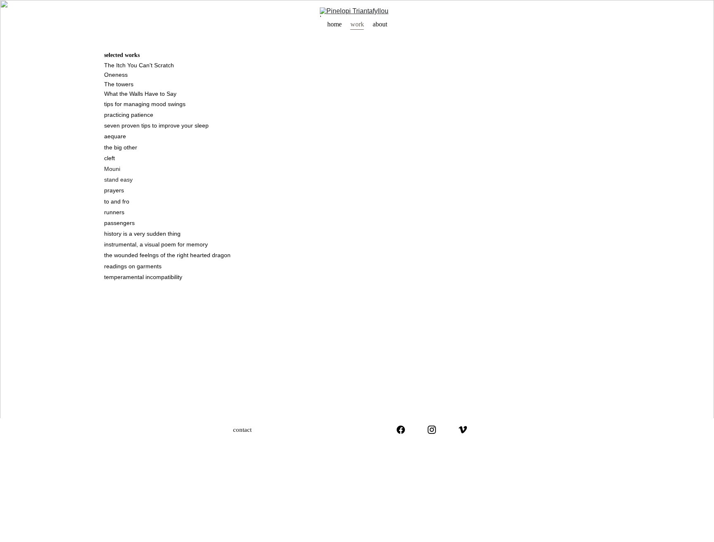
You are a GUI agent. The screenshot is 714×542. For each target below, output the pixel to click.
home (334, 24)
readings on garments (133, 266)
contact (242, 429)
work (357, 24)
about (380, 24)
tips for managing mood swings (145, 104)
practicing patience (128, 114)
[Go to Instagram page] (432, 430)
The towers (118, 84)
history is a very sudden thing (142, 233)
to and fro (116, 201)
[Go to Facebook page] (401, 430)
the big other (120, 147)
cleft (109, 158)
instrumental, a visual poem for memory (156, 244)
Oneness (116, 74)
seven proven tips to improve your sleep (156, 125)
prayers (114, 190)
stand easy (118, 179)
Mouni (112, 169)
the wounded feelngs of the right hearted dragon (167, 255)
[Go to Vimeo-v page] (463, 430)
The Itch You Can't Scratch (139, 65)
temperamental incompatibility (144, 277)
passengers (119, 223)
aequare (115, 136)
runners (114, 212)
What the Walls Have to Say (140, 93)
